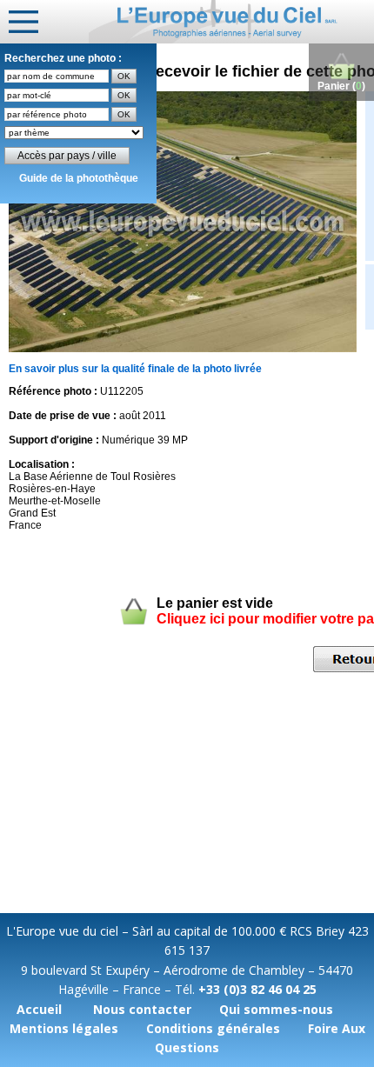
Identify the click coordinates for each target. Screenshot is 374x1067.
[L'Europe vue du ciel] (231, 21)
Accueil (39, 1009)
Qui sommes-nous (276, 1009)
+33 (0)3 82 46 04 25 (257, 989)
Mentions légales (64, 1028)
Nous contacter (142, 1009)
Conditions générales (213, 1028)
